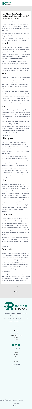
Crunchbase (16, 339)
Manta (16, 330)
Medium (16, 342)
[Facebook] (13, 345)
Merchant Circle (16, 333)
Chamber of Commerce (16, 335)
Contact (16, 361)
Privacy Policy (16, 403)
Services (16, 354)
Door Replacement (7, 18)
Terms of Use (16, 405)
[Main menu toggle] (28, 3)
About (16, 359)
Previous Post (16, 287)
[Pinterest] (19, 345)
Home (16, 352)
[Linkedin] (16, 345)
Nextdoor (16, 337)
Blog (16, 356)
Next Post (16, 291)
